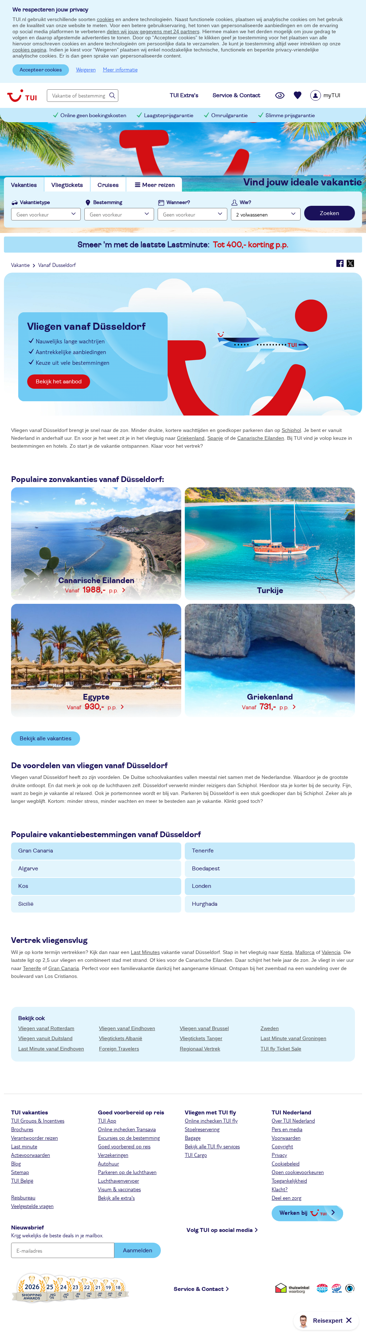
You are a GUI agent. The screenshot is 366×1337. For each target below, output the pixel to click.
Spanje (215, 438)
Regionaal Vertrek (200, 1049)
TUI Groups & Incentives (37, 1120)
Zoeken (329, 213)
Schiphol (291, 430)
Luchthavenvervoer (118, 1180)
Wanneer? (178, 202)
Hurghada (204, 904)
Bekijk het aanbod (58, 381)
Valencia (331, 952)
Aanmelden (137, 1250)
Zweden (270, 1028)
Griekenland (190, 438)
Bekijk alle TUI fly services (212, 1146)
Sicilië (26, 904)
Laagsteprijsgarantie (168, 115)
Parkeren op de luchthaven (127, 1172)
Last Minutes (145, 952)
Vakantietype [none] (35, 202)
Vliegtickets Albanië (120, 1038)
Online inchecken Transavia (127, 1129)
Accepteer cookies (41, 70)
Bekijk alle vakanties (45, 738)
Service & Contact (199, 1289)
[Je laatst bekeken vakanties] (280, 95)
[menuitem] (334, 95)
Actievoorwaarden (30, 1155)
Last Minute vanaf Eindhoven (51, 1049)
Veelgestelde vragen (32, 1206)
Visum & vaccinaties (119, 1189)
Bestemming (107, 202)
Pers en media (287, 1129)
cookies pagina (29, 50)
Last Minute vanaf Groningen (293, 1038)
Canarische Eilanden (260, 438)
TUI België (22, 1180)
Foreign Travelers (119, 1049)
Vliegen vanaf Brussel (204, 1028)
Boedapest (206, 868)
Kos (23, 886)
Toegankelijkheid (289, 1180)
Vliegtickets (67, 185)
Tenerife (203, 851)
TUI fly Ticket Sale (281, 1049)
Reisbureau (23, 1197)
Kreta (286, 952)
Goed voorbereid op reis (124, 1146)
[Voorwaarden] (335, 1288)
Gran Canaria (35, 851)
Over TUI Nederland (293, 1120)
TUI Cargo (196, 1155)
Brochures (22, 1129)
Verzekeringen (113, 1155)
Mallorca (305, 952)
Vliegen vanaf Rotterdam (46, 1028)
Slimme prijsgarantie (290, 115)
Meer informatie (120, 69)
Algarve (28, 868)
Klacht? (280, 1189)
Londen (201, 886)
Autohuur (108, 1163)
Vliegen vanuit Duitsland (45, 1038)
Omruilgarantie (229, 115)
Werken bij (293, 1212)
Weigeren (86, 69)
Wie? (245, 202)
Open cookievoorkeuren (298, 1172)
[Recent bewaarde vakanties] (298, 95)
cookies (105, 19)
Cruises (108, 185)
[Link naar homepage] (22, 95)
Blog (16, 1163)
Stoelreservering (202, 1129)
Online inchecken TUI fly (211, 1120)
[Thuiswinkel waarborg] (293, 1288)
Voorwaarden (286, 1137)
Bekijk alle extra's (116, 1197)
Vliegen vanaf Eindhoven (127, 1028)
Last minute (24, 1146)
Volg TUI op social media (220, 1230)
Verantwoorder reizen (34, 1137)
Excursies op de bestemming (129, 1137)
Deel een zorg (286, 1197)
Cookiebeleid (286, 1163)
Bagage (193, 1137)
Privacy (279, 1155)
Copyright (282, 1146)
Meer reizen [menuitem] (158, 185)
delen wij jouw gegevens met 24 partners (153, 31)
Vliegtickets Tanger (201, 1038)
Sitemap (20, 1172)
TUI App (107, 1120)
